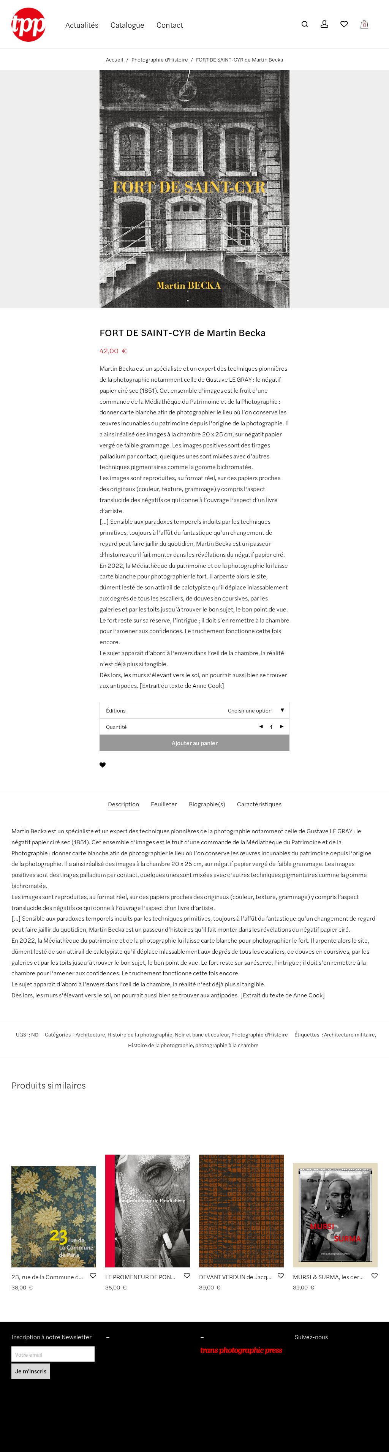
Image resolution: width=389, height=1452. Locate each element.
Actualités (81, 24)
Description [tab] (123, 803)
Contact (170, 24)
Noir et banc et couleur (202, 1034)
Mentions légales (126, 1350)
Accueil (114, 59)
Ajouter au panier (195, 742)
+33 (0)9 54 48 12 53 (226, 1383)
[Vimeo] (303, 1350)
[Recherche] (305, 24)
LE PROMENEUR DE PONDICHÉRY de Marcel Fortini (174, 1276)
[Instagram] (297, 1350)
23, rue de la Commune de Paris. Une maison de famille (84, 1276)
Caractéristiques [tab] (259, 803)
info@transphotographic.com (235, 1393)
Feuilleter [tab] (164, 803)
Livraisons (118, 1372)
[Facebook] (309, 1350)
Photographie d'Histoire (159, 59)
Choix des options (30, 1287)
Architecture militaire (349, 1034)
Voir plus (65, 1287)
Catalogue (127, 24)
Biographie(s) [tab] (207, 803)
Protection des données (134, 1383)
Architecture (90, 1034)
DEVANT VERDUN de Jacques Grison (247, 1276)
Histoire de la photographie (140, 1034)
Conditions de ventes (131, 1361)
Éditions (115, 710)
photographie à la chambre (227, 1045)
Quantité (116, 726)
